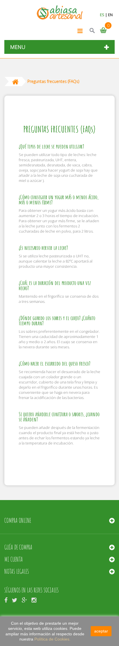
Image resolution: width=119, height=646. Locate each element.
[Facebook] (6, 599)
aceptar (101, 631)
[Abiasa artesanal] (59, 12)
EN (110, 14)
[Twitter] (14, 599)
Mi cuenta (13, 559)
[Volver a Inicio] (15, 81)
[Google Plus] (24, 599)
